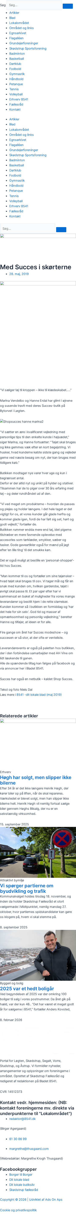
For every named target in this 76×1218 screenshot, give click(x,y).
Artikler (14, 13)
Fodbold (15, 69)
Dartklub (15, 64)
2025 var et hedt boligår (27, 988)
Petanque (16, 84)
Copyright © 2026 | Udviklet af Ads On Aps (31, 1199)
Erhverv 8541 (18, 99)
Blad (12, 18)
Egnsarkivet (17, 33)
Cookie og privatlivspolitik (18, 1210)
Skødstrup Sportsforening (27, 48)
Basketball (16, 59)
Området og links (21, 28)
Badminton (17, 54)
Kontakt (14, 109)
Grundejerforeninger (23, 43)
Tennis (14, 89)
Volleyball (16, 94)
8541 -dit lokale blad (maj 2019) (39, 695)
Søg (3, 5)
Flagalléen (16, 38)
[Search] (61, 229)
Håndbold (16, 79)
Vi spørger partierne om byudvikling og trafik (26, 888)
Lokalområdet (19, 23)
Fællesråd (16, 104)
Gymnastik (17, 74)
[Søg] (68, 6)
